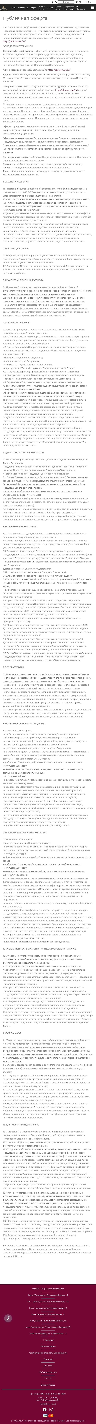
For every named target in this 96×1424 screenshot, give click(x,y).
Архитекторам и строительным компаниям (48, 1353)
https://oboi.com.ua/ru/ (14, 41)
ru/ (59, 70)
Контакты (80, 9)
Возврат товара (48, 1385)
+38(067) (52, 1289)
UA (85, 2)
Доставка (48, 1366)
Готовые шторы (41, 7)
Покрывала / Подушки (69, 7)
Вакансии (48, 1359)
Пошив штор (58, 7)
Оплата (48, 1378)
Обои (13, 8)
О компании (48, 1340)
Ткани (50, 8)
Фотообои (23, 8)
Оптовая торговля (48, 1346)
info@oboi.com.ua (48, 1404)
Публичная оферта (48, 1372)
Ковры (33, 8)
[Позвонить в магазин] (56, 2)
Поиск (66, 2)
